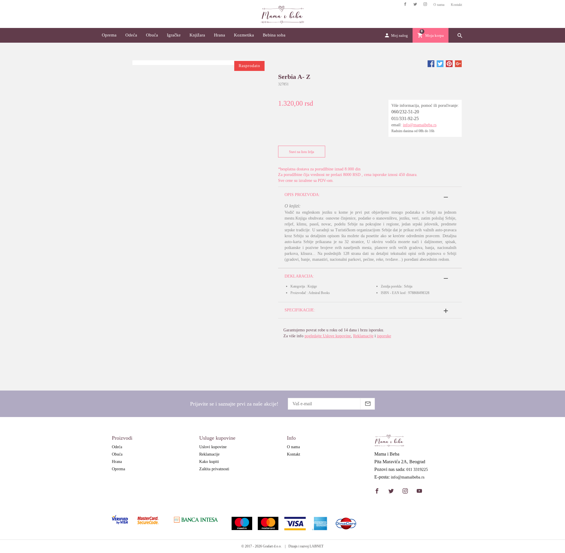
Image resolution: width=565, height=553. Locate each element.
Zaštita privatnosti (214, 469)
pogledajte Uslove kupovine (328, 336)
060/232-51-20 (405, 111)
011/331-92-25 (405, 118)
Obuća (152, 35)
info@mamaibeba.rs (419, 125)
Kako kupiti (209, 461)
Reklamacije (363, 336)
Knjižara (197, 35)
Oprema (109, 35)
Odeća (131, 35)
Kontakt (456, 5)
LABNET (316, 546)
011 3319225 (417, 470)
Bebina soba (274, 35)
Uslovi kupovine (213, 447)
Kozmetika (244, 35)
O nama (438, 5)
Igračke (174, 35)
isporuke (384, 336)
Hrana (219, 35)
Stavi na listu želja (301, 152)
